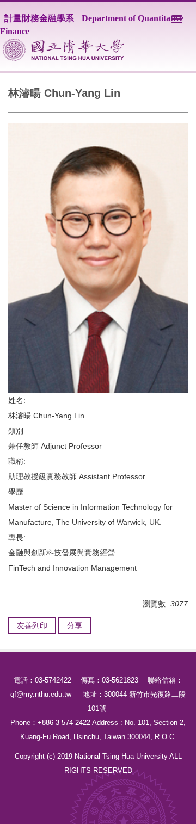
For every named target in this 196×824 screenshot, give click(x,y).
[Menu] (177, 19)
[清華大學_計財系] (63, 49)
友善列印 (32, 625)
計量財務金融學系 (39, 18)
